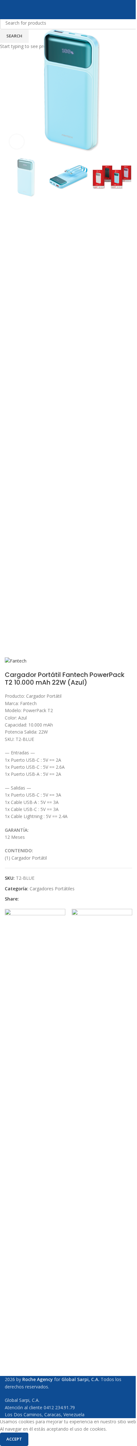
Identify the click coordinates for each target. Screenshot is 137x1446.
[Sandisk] (35, 1149)
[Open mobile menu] (7, 9)
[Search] (129, 9)
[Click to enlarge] (17, 141)
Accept (14, 1439)
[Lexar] (101, 1149)
